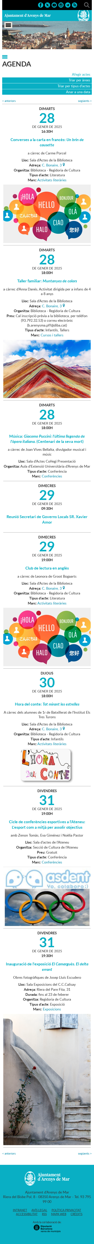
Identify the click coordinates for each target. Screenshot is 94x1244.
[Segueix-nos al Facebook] (41, 4)
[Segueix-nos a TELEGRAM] (68, 4)
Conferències (52, 476)
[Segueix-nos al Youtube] (54, 4)
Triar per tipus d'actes (73, 86)
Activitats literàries (51, 180)
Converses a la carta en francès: (47, 142)
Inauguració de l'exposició (47, 966)
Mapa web (58, 1214)
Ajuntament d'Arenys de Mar (27, 15)
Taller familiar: (47, 281)
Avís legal (39, 1210)
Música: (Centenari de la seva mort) (47, 438)
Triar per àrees (79, 80)
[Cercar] (87, 4)
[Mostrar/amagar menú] (8, 25)
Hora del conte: (47, 704)
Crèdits (76, 1214)
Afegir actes (81, 74)
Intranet (20, 1210)
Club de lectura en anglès (47, 568)
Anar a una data (78, 91)
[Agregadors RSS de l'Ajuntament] (74, 4)
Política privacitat (66, 1210)
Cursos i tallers (52, 335)
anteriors (9, 101)
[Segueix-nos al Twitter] (47, 4)
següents (85, 101)
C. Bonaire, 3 (52, 164)
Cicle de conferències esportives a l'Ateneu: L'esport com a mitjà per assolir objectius (47, 824)
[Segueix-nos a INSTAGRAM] (61, 4)
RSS (44, 1214)
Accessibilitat (27, 1214)
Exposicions (52, 1009)
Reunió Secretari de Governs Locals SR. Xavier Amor (47, 519)
